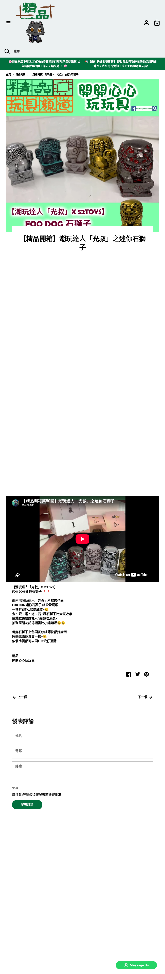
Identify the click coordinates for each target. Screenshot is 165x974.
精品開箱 (20, 74)
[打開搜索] (7, 51)
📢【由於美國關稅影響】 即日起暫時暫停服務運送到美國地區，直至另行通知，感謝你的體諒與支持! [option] (121, 64)
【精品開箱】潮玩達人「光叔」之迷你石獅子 (54, 74)
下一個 (143, 697)
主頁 (8, 74)
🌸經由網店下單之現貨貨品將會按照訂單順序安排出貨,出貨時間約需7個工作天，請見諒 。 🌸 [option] (44, 64)
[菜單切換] (8, 22)
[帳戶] (146, 21)
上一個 (22, 697)
